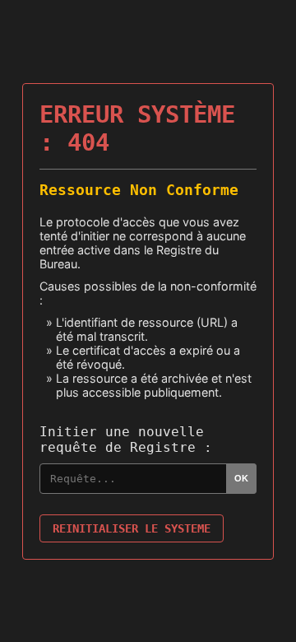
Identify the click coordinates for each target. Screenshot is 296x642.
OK (241, 478)
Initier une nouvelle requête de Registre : (125, 439)
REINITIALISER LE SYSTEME (131, 528)
